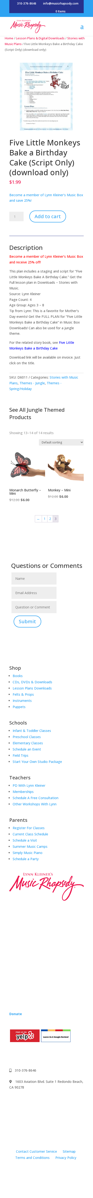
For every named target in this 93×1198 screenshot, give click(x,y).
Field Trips (20, 755)
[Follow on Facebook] (13, 1055)
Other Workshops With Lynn (35, 804)
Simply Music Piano (27, 852)
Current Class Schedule (30, 834)
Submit (27, 621)
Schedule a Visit (25, 840)
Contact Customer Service (36, 1151)
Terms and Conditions (32, 1157)
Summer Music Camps (30, 846)
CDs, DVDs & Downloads (32, 682)
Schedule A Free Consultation (35, 798)
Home (9, 38)
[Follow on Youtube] (32, 1055)
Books (18, 676)
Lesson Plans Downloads (32, 688)
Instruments (22, 700)
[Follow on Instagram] (22, 1055)
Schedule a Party (26, 859)
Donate (15, 1014)
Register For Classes (29, 828)
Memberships (23, 791)
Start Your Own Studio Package (37, 761)
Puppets (19, 706)
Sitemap (69, 1151)
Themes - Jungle (32, 383)
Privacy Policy (65, 1157)
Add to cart (48, 216)
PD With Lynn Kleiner (29, 785)
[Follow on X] (42, 1055)
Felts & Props (23, 694)
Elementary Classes (28, 743)
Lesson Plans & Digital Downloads (40, 38)
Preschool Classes (27, 737)
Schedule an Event (27, 749)
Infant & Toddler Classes (32, 730)
